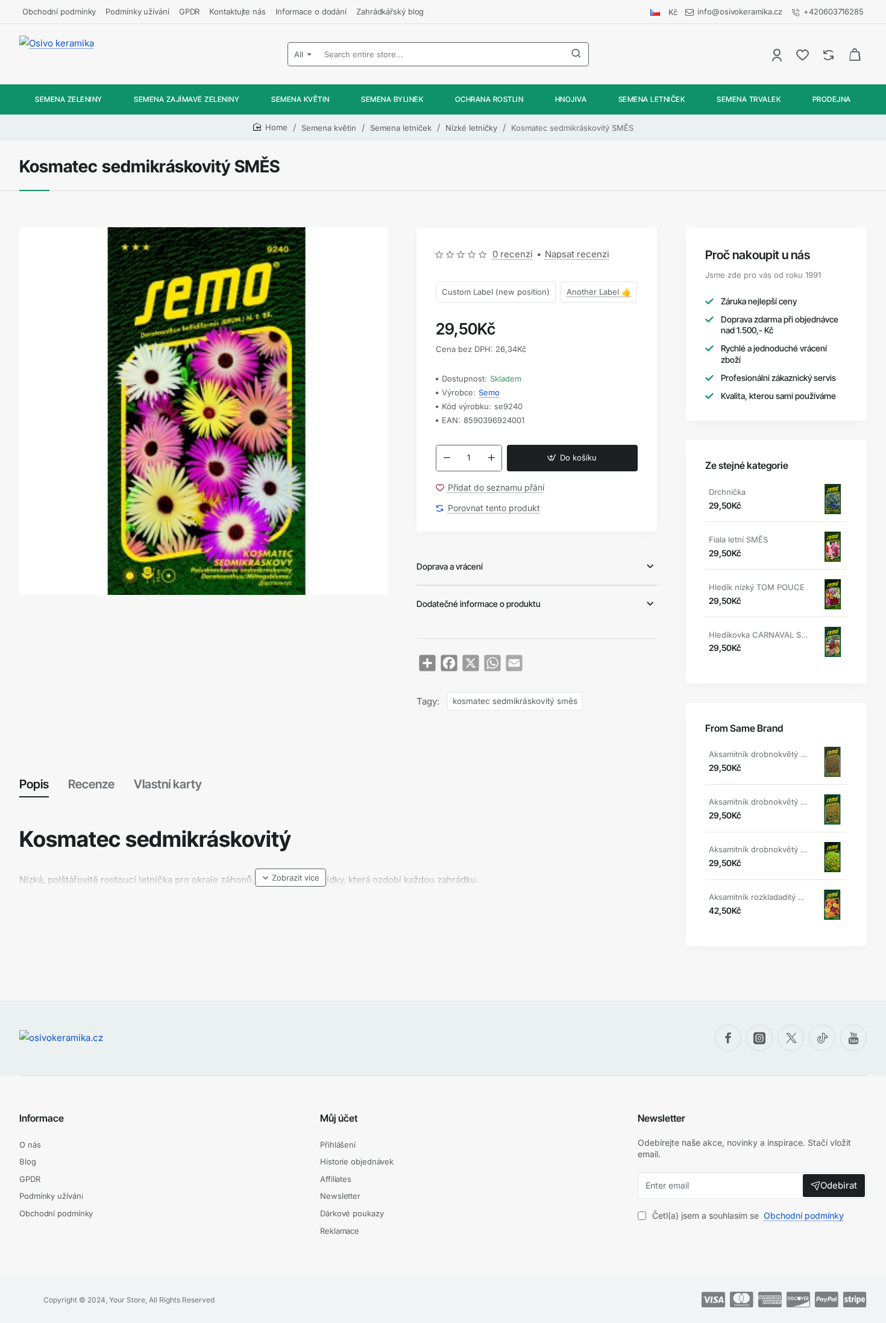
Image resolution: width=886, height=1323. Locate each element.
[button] (572, 458)
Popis (34, 784)
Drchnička (727, 492)
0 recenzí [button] (512, 254)
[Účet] (778, 54)
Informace (41, 1118)
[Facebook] (728, 1038)
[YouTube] (853, 1038)
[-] (446, 458)
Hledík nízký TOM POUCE (757, 587)
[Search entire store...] (576, 54)
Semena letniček (401, 128)
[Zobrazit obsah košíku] (855, 54)
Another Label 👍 (599, 292)
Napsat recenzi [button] (577, 254)
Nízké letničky (471, 128)
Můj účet (338, 1118)
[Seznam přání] (804, 54)
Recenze (91, 784)
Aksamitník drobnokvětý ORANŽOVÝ (759, 801)
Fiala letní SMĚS (738, 539)
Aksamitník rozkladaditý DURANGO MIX (759, 897)
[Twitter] (791, 1038)
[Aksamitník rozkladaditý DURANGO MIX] (832, 905)
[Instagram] (759, 1038)
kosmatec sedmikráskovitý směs (515, 701)
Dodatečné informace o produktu (478, 604)
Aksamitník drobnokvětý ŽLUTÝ (759, 849)
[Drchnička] (832, 499)
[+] (491, 458)
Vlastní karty (168, 784)
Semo (489, 392)
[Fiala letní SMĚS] (832, 547)
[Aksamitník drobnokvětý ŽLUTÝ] (832, 857)
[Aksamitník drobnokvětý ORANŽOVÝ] (832, 809)
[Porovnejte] (830, 54)
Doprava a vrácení (449, 566)
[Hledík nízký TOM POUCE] (832, 594)
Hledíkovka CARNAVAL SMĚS (759, 635)
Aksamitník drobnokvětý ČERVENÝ (759, 754)
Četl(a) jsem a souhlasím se (747, 1215)
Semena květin (328, 128)
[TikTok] (822, 1038)
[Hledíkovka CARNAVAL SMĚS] (832, 642)
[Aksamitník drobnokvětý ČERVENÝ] (832, 762)
